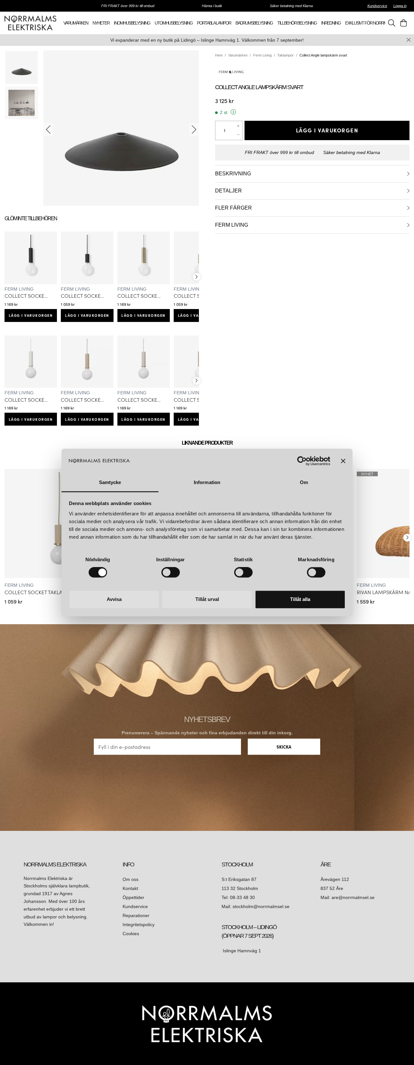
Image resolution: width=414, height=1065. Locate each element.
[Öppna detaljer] (408, 173)
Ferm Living (262, 55)
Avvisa (114, 599)
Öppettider (133, 897)
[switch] (170, 572)
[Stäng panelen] (343, 461)
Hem (219, 55)
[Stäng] (408, 40)
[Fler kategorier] (197, 277)
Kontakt (131, 888)
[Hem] (30, 22)
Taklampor (285, 55)
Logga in (400, 6)
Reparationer (136, 915)
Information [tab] (207, 482)
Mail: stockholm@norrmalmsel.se (255, 906)
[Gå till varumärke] (312, 71)
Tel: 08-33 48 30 (239, 897)
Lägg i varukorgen (31, 315)
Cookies (131, 933)
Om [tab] (304, 482)
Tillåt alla (300, 599)
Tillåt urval (207, 599)
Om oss (130, 879)
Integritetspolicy (139, 924)
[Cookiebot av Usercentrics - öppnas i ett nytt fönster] (302, 461)
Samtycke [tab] (110, 482)
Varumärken (237, 55)
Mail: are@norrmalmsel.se (348, 897)
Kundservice (377, 6)
